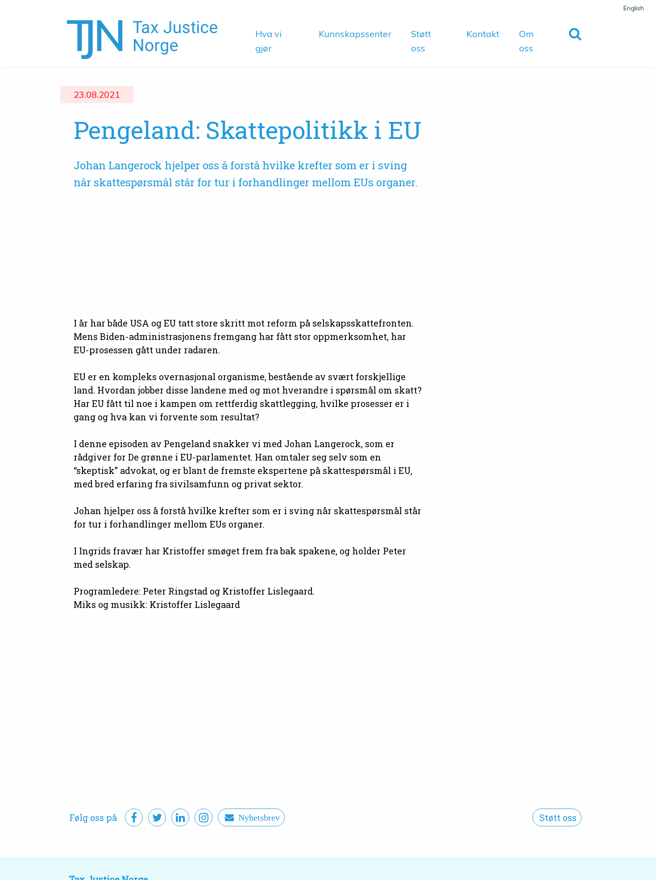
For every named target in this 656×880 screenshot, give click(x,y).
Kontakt (482, 33)
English (633, 8)
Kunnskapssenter (355, 33)
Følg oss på (93, 817)
